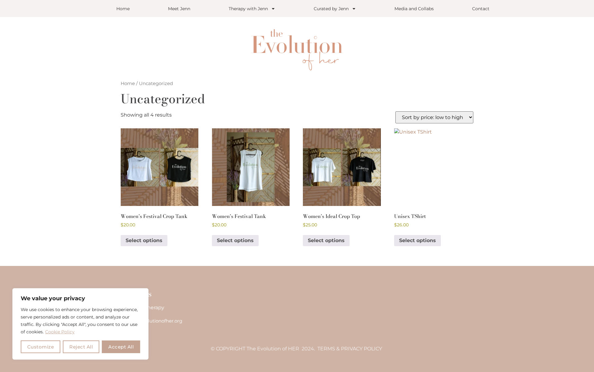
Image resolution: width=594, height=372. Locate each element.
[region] (80, 324)
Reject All (81, 347)
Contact (480, 8)
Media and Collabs (414, 8)
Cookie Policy (60, 332)
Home (123, 8)
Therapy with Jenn (248, 8)
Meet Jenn (179, 8)
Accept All (121, 347)
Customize (40, 347)
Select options (144, 240)
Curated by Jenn (331, 8)
